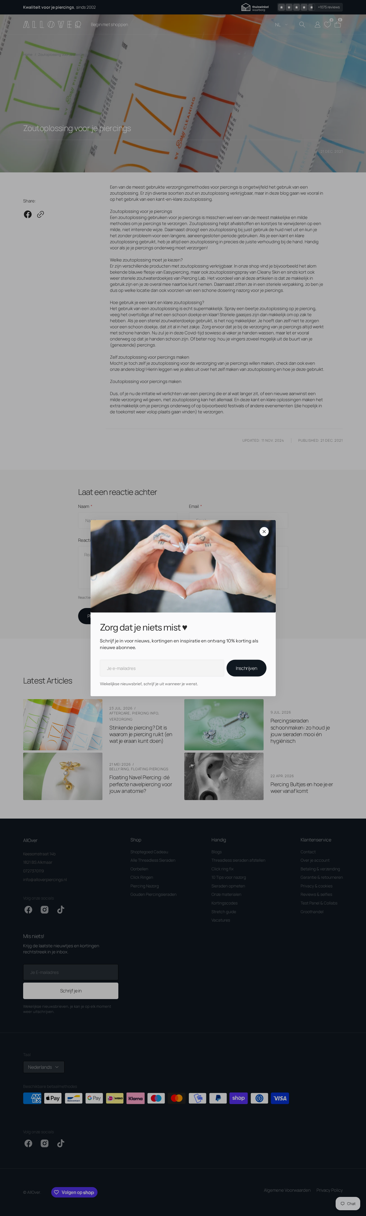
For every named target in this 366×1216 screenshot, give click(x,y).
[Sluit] (264, 531)
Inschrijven (246, 668)
